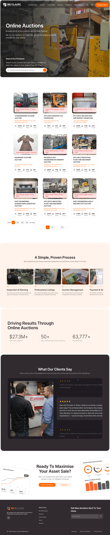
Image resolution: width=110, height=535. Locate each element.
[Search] (87, 5)
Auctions (42, 5)
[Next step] (100, 277)
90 (27, 222)
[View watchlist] (92, 5)
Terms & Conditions (85, 531)
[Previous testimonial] (78, 380)
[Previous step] (10, 277)
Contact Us (68, 5)
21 (62, 227)
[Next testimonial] (78, 437)
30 (17, 222)
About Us (60, 5)
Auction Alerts (102, 5)
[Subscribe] (100, 516)
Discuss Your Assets (47, 484)
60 (22, 222)
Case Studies (51, 5)
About (40, 520)
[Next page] (67, 227)
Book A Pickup (78, 5)
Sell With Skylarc (32, 5)
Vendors (41, 523)
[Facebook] (8, 518)
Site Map (73, 531)
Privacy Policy (98, 531)
